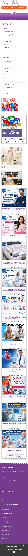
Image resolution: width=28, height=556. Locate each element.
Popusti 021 (5, 93)
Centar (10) (7, 65)
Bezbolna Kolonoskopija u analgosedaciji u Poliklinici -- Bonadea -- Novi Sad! (14, 343)
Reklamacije (4, 538)
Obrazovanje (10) (8, 35)
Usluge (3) (6, 47)
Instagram (15, 13)
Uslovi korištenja (5, 534)
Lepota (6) (6, 28)
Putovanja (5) (7, 41)
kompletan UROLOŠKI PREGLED (14, 450)
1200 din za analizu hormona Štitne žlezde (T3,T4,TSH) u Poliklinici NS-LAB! (14, 397)
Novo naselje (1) (8, 81)
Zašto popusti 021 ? (5, 509)
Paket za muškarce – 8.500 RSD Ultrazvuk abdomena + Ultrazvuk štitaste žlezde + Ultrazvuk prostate (14, 209)
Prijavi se (7, 7)
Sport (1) (6, 44)
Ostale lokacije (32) (9, 84)
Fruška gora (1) (7, 68)
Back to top (25, 554)
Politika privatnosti (5, 530)
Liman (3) (6, 74)
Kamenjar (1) (7, 71)
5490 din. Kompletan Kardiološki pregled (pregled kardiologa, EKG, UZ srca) (14, 370)
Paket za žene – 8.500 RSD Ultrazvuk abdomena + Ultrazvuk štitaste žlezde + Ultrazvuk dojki (14, 236)
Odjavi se (22, 7)
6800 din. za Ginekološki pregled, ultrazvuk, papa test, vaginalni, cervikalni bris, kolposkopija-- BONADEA (14, 290)
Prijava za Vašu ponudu (6, 513)
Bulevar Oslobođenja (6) (10, 61)
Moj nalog (3, 517)
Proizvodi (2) (7, 38)
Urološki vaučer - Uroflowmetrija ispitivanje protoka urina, (14, 423)
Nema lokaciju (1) (8, 77)
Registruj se (14, 7)
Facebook (12, 13)
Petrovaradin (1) (8, 87)
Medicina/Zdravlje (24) (9, 31)
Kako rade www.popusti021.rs (8, 526)
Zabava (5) (6, 51)
